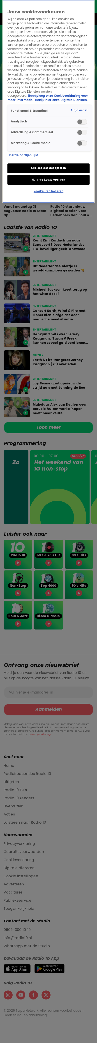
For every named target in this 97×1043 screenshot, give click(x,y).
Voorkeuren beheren (48, 191)
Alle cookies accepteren (48, 168)
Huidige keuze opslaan (48, 180)
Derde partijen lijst (23, 156)
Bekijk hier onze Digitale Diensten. (61, 100)
